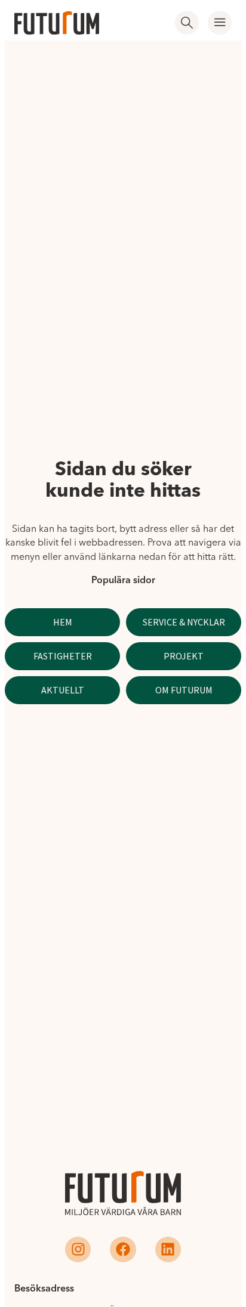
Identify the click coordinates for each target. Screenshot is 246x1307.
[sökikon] (187, 23)
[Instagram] (78, 1249)
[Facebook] (123, 1249)
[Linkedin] (168, 1249)
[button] (220, 23)
